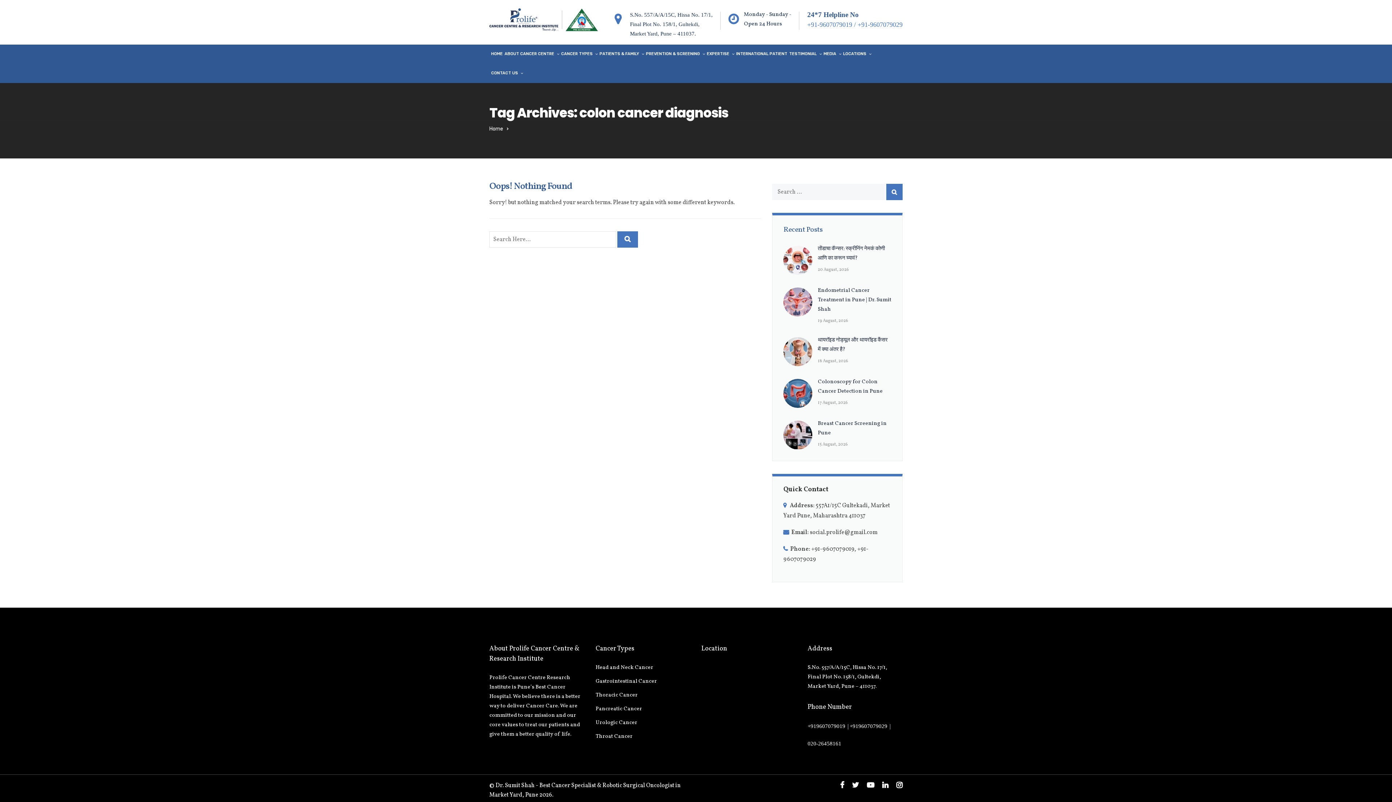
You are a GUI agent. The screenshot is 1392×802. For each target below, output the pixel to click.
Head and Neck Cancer (624, 667)
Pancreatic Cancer (619, 709)
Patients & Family (619, 53)
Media (830, 53)
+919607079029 (868, 726)
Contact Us (504, 73)
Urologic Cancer (616, 723)
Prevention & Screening (673, 53)
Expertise (718, 53)
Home (497, 53)
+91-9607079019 (829, 24)
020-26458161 (824, 744)
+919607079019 (826, 726)
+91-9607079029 (880, 24)
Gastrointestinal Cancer (626, 681)
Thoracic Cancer (617, 695)
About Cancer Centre (529, 53)
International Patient (761, 53)
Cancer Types (577, 53)
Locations (854, 53)
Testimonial (803, 53)
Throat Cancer (614, 736)
